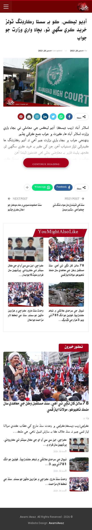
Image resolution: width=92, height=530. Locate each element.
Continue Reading (46, 163)
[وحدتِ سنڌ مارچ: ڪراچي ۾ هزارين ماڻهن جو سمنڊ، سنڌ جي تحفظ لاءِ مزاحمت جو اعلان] (25, 294)
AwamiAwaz (56, 523)
